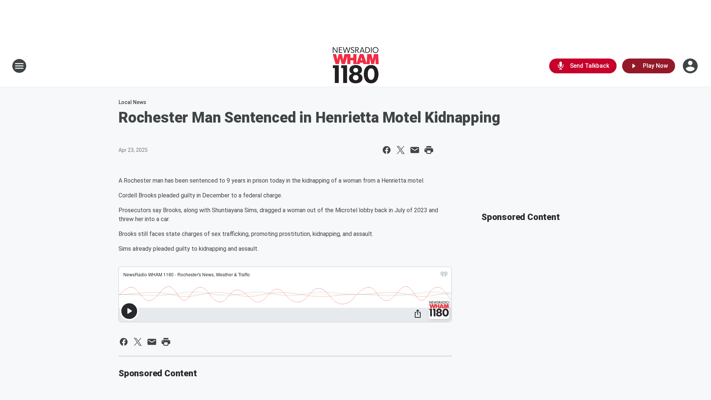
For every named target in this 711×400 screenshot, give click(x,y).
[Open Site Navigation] (19, 66)
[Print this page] (429, 150)
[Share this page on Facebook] (386, 150)
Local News (132, 102)
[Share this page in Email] (415, 150)
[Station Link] (355, 66)
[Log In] (691, 66)
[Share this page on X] (400, 150)
